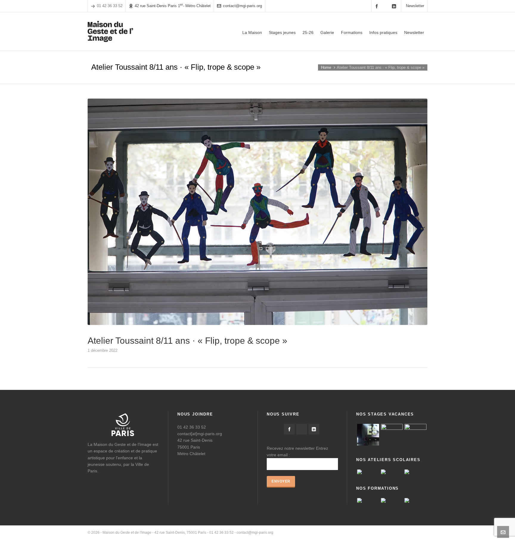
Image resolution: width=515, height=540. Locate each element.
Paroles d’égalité (358, 532)
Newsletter (415, 6)
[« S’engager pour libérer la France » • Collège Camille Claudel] (392, 471)
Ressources (386, 532)
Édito (336, 532)
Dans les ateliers (413, 532)
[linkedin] (395, 6)
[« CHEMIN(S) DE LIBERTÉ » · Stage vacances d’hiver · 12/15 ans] (415, 435)
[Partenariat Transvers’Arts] (392, 500)
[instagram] (386, 6)
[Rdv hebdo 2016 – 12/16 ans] (368, 435)
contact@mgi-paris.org (242, 6)
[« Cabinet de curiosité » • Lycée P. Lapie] (415, 471)
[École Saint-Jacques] (368, 471)
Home (326, 67)
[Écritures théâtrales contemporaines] (415, 500)
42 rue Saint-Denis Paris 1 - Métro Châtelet (173, 5)
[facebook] (378, 6)
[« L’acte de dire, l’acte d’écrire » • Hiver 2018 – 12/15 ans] (392, 435)
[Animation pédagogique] (368, 500)
